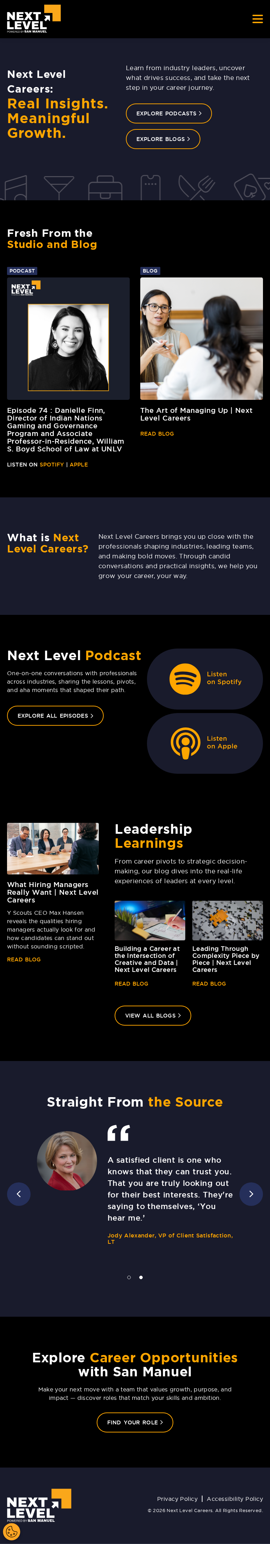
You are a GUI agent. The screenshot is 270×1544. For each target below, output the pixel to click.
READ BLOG (157, 434)
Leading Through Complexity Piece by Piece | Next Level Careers (226, 959)
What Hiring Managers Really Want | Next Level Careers (53, 892)
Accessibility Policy (235, 1499)
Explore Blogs (160, 139)
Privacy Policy (177, 1499)
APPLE (79, 465)
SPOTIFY (52, 465)
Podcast (22, 271)
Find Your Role (140, 1422)
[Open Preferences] (11, 1531)
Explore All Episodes (61, 715)
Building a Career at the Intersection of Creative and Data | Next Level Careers (147, 959)
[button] (251, 1194)
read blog (24, 959)
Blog (150, 271)
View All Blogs (158, 1015)
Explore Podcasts (166, 113)
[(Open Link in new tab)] (205, 679)
